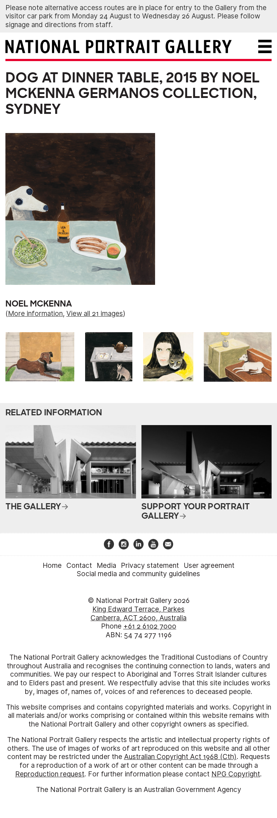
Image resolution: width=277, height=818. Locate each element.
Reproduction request (49, 774)
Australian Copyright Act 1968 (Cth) (180, 757)
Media (106, 565)
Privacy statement (150, 565)
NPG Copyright (235, 774)
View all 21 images (94, 313)
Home (52, 565)
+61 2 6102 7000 (149, 626)
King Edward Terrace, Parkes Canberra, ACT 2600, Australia (138, 613)
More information (35, 313)
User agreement (209, 565)
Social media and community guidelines (138, 574)
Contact (79, 565)
